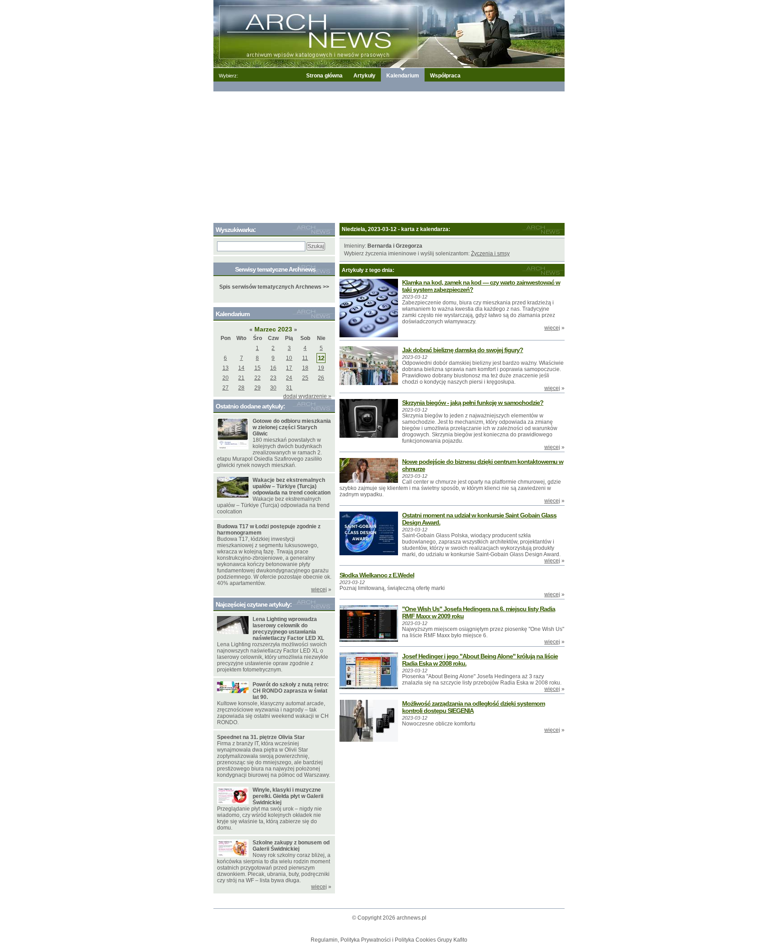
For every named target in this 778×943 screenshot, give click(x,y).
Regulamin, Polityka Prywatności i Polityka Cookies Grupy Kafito (389, 940)
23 (273, 378)
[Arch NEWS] (389, 33)
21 (241, 378)
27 (225, 388)
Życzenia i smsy (490, 253)
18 (305, 368)
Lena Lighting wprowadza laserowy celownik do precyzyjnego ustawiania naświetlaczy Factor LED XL (288, 628)
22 (257, 378)
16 (273, 368)
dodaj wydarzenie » (307, 396)
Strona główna (324, 76)
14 (241, 368)
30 (273, 388)
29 (257, 388)
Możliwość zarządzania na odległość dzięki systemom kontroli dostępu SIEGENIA (473, 707)
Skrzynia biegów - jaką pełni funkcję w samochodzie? (472, 402)
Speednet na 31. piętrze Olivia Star (261, 737)
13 (225, 368)
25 (305, 378)
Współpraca (445, 76)
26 (321, 378)
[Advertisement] (389, 155)
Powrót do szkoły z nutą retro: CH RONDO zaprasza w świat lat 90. (291, 690)
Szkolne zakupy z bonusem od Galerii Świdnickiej (291, 845)
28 (241, 388)
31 (289, 388)
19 (321, 368)
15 (257, 368)
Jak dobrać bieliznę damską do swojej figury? (462, 350)
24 (289, 378)
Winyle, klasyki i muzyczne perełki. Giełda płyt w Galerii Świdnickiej (288, 796)
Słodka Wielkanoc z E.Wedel (376, 575)
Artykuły (364, 76)
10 (289, 358)
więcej (552, 328)
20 (225, 378)
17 (289, 368)
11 (305, 358)
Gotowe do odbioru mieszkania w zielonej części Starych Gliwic (292, 427)
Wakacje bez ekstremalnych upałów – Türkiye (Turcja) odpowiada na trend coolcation (291, 486)
